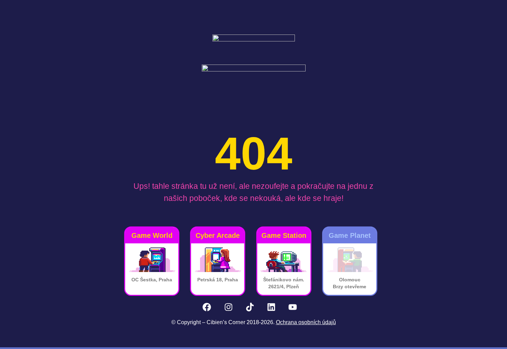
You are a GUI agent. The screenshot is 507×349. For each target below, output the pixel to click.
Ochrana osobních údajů (306, 322)
